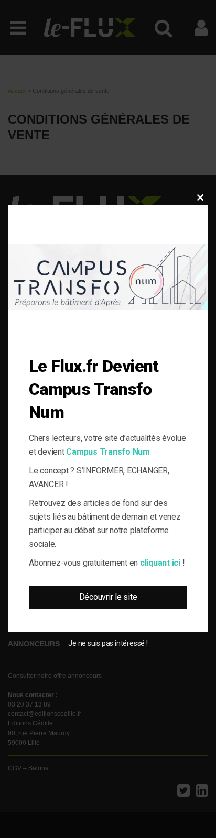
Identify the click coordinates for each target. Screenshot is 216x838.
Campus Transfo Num (108, 452)
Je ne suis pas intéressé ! (107, 643)
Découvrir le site (108, 597)
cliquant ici (160, 563)
